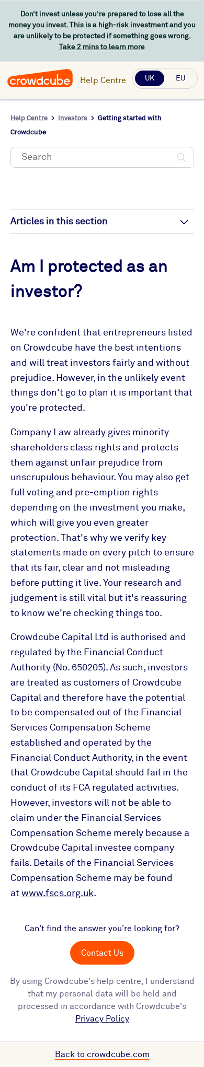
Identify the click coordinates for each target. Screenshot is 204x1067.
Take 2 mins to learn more (102, 47)
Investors (72, 118)
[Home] (40, 85)
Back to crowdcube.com (102, 1054)
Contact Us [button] (102, 953)
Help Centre (103, 80)
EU (180, 78)
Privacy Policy (102, 1019)
